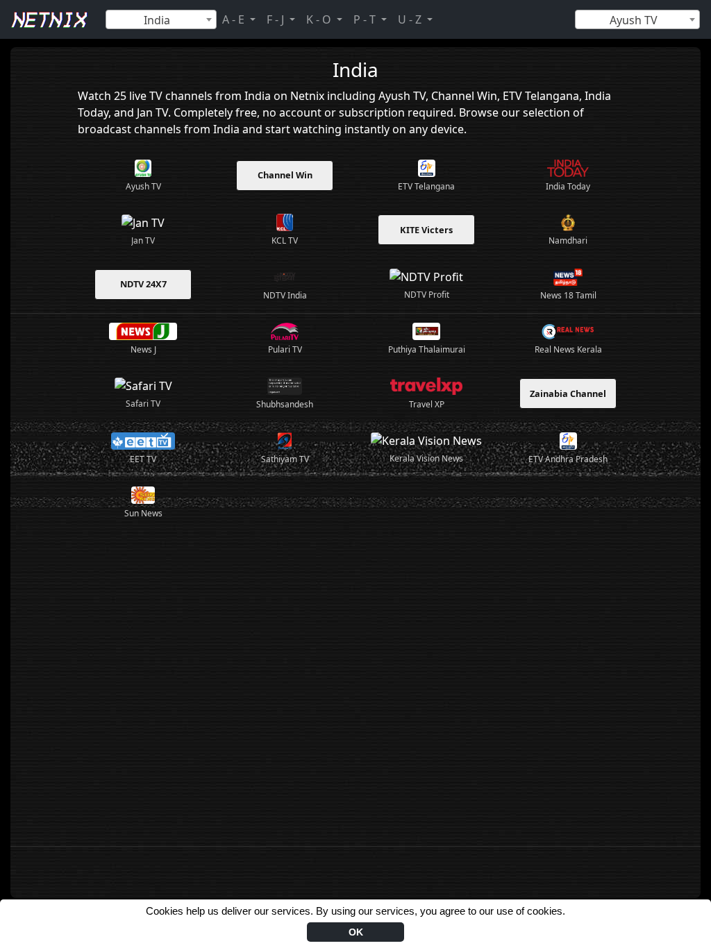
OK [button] (356, 932)
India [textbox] (157, 20)
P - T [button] (365, 19)
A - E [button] (234, 19)
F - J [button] (277, 19)
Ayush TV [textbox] (634, 20)
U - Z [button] (411, 19)
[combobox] (161, 19)
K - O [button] (320, 19)
